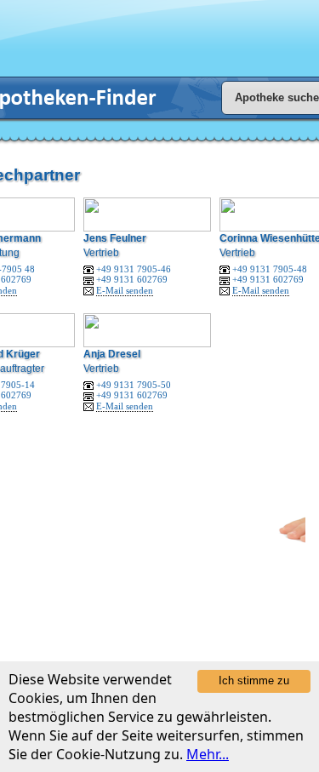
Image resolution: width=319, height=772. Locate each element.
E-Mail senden (124, 290)
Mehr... (207, 754)
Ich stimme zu (254, 680)
